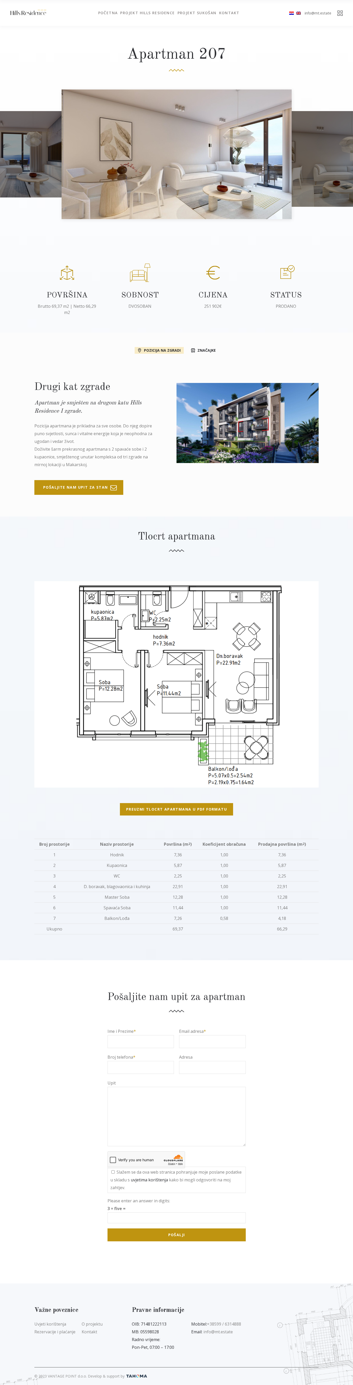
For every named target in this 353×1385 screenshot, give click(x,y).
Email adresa (191, 1031)
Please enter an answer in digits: (139, 1201)
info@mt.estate (318, 13)
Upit (112, 1083)
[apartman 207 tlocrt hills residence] (176, 684)
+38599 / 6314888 (224, 1324)
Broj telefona (120, 1057)
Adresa (186, 1057)
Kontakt (89, 1332)
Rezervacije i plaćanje (54, 1332)
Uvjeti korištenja (50, 1324)
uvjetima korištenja (149, 1180)
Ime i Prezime (121, 1031)
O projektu (92, 1324)
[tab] (159, 350)
